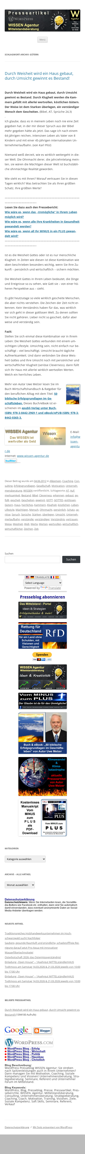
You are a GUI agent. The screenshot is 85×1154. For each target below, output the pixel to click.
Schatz (71, 509)
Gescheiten (27, 500)
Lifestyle (9, 509)
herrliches (27, 505)
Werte (34, 524)
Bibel (35, 495)
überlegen (48, 514)
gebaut (69, 495)
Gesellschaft (43, 486)
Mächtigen (22, 509)
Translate (54, 588)
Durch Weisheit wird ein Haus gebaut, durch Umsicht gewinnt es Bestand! (39, 76)
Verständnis (58, 519)
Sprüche (26, 514)
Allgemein (55, 481)
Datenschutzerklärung (17, 1127)
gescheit (15, 500)
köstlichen (64, 505)
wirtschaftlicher (14, 529)
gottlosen (70, 500)
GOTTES (58, 500)
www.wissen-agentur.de (33, 456)
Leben (74, 505)
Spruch (16, 514)
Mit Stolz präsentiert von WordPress (52, 1127)
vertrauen (72, 519)
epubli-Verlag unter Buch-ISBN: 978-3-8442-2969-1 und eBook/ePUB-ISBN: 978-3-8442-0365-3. (42, 412)
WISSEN (28, 490)
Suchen (9, 553)
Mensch (34, 509)
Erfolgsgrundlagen (24, 486)
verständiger (42, 519)
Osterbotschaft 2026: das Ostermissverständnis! (33, 957)
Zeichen (28, 529)
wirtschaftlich (70, 524)
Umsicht (60, 514)
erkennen (58, 495)
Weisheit (18, 524)
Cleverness (45, 495)
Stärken (36, 514)
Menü (42, 39)
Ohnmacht (46, 509)
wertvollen (55, 524)
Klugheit (52, 505)
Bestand (26, 495)
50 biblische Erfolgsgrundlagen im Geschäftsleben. (31, 398)
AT (67, 490)
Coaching (67, 481)
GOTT (49, 500)
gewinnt (40, 500)
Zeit (36, 529)
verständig (27, 519)
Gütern (9, 505)
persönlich (60, 509)
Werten (43, 524)
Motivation (58, 486)
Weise (8, 524)
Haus (17, 505)
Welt (26, 524)
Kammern (40, 505)
